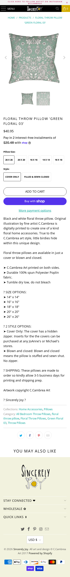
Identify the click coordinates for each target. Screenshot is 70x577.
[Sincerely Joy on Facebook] (28, 529)
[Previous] (6, 58)
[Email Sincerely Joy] (47, 529)
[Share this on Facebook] (30, 435)
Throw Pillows (16, 423)
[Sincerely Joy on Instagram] (40, 529)
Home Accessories (30, 409)
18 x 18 (58, 159)
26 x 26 (9, 159)
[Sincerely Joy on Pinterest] (34, 529)
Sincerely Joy (20, 549)
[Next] (64, 58)
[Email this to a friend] (48, 435)
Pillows (48, 409)
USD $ (33, 540)
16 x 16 (33, 159)
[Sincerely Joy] (35, 8)
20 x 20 (21, 159)
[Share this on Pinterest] (39, 435)
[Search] (57, 8)
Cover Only (12, 176)
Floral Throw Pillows (33, 418)
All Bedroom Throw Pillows (33, 414)
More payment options (35, 210)
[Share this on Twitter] (21, 435)
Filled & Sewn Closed (36, 176)
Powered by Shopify (40, 553)
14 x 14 (46, 159)
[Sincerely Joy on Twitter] (22, 529)
